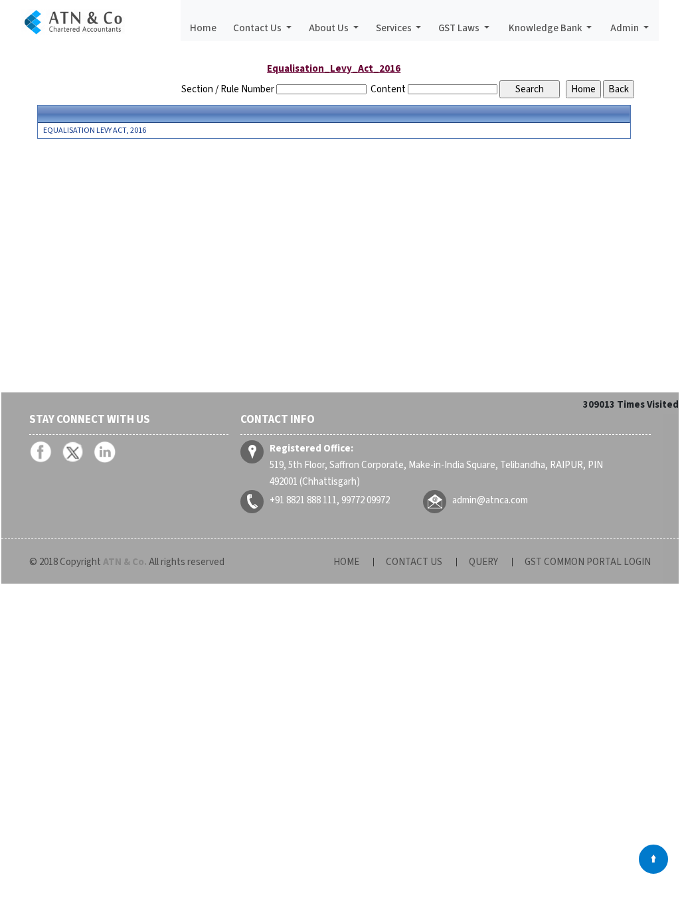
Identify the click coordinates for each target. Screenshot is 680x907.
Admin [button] (625, 28)
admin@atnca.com (490, 500)
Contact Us (414, 562)
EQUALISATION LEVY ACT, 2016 (94, 130)
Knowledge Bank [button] (546, 28)
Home (203, 28)
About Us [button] (330, 28)
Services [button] (395, 28)
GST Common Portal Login (588, 562)
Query (483, 562)
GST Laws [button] (459, 28)
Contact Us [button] (258, 28)
